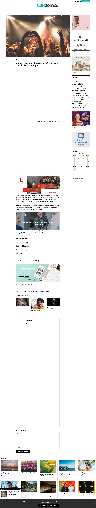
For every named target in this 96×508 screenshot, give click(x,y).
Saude (77, 107)
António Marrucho (7, 477)
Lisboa (79, 99)
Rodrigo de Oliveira (33, 291)
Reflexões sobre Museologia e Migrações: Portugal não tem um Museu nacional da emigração (47, 495)
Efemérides (76, 93)
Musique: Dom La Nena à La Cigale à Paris (22, 308)
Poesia (76, 105)
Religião (74, 107)
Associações (84, 80)
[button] (88, 178)
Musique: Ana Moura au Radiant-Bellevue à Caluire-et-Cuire (53, 309)
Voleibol (84, 107)
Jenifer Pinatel (63, 477)
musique (24, 291)
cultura (75, 91)
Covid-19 (84, 88)
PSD (84, 105)
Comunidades (77, 86)
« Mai (73, 173)
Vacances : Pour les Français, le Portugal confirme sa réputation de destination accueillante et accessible (66, 474)
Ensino (73, 95)
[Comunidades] (38, 220)
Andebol (78, 80)
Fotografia (85, 95)
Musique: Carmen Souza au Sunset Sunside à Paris (37, 312)
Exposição (78, 95)
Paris (82, 103)
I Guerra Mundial (84, 97)
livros (82, 99)
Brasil (77, 81)
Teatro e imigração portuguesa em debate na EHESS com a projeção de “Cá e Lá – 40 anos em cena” (86, 495)
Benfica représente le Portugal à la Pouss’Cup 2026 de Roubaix (28, 473)
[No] (94, 503)
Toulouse (80, 107)
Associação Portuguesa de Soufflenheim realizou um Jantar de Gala (66, 495)
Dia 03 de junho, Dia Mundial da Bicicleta (47, 475)
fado (81, 95)
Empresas (86, 93)
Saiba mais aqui (53, 505)
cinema (86, 81)
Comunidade (77, 84)
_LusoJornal (43, 477)
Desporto (82, 91)
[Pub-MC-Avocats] (38, 185)
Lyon (77, 101)
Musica (74, 103)
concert (18, 291)
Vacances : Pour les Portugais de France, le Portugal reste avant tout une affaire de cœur (28, 495)
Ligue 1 (73, 99)
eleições (81, 93)
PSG (86, 105)
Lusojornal (24, 121)
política (79, 105)
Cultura (18, 59)
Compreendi (42, 505)
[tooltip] (75, 1)
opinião (79, 103)
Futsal (79, 97)
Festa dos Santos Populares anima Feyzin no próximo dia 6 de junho (85, 473)
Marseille (81, 101)
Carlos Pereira (82, 497)
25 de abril (74, 80)
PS (82, 105)
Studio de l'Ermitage (44, 291)
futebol (74, 97)
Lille (76, 99)
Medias (84, 101)
